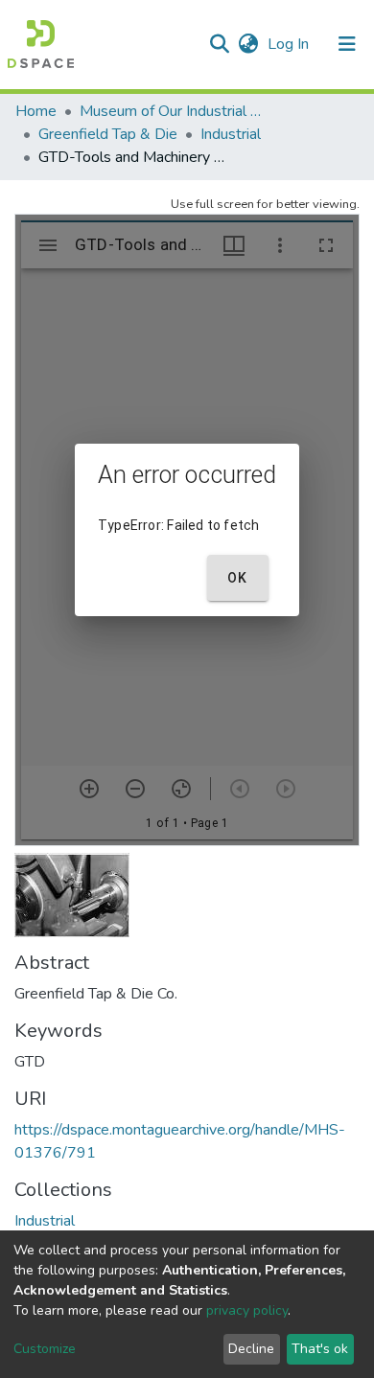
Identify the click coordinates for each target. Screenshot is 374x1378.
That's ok (320, 1349)
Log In (290, 44)
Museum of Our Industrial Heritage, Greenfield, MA (175, 111)
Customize (44, 1349)
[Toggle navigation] (347, 44)
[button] (248, 44)
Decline (251, 1349)
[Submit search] (219, 44)
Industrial (230, 134)
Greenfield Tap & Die (107, 134)
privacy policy (247, 1310)
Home (36, 111)
